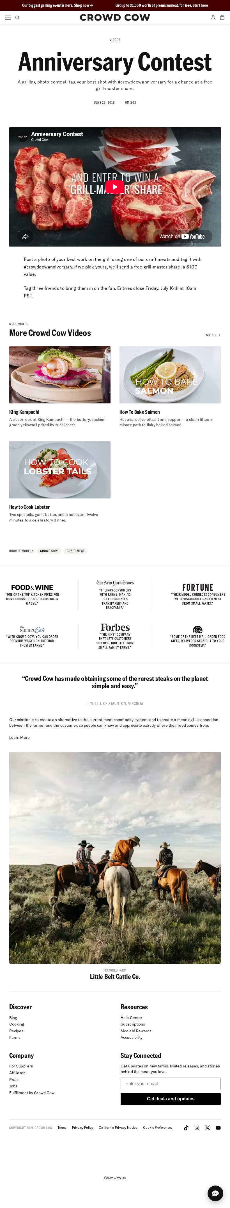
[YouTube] (218, 1127)
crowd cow (49, 551)
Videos (115, 40)
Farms (15, 1037)
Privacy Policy (82, 1127)
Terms (62, 1127)
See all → (213, 335)
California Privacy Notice (118, 1127)
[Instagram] (196, 1127)
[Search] (16, 17)
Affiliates (17, 1072)
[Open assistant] (215, 1193)
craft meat (75, 551)
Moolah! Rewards (136, 1030)
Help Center (131, 1017)
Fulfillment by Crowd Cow (32, 1092)
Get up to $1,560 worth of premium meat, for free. (162, 5)
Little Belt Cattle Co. (115, 976)
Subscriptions (133, 1024)
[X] (207, 1127)
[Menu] (7, 17)
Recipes (16, 1030)
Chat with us (115, 1177)
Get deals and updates (171, 1098)
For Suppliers (21, 1066)
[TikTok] (186, 1127)
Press (14, 1079)
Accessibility (131, 1037)
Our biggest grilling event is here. (48, 5)
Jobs (13, 1086)
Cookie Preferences (158, 1127)
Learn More (19, 737)
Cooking (16, 1024)
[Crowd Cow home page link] (115, 17)
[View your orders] (222, 17)
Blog (13, 1017)
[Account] (213, 17)
